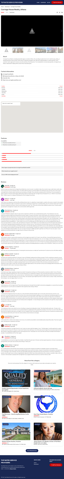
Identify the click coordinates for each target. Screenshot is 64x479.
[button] (61, 31)
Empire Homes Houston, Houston (11, 441)
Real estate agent (6, 396)
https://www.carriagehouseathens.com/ (12, 80)
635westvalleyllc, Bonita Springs (43, 388)
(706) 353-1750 (6, 78)
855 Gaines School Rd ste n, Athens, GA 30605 (13, 76)
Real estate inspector (7, 371)
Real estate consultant (39, 396)
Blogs (48, 2)
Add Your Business (58, 2)
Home (38, 2)
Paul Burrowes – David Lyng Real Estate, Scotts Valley (15, 414)
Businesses (43, 2)
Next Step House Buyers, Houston (43, 414)
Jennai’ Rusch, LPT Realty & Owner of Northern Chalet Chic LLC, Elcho (47, 442)
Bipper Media (13, 468)
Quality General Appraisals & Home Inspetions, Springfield (15, 389)
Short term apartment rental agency (42, 371)
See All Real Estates (32, 450)
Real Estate (12, 12)
